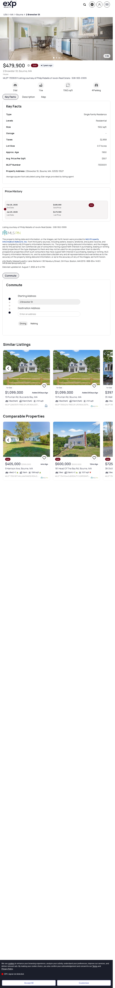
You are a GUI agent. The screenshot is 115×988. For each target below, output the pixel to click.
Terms (94, 966)
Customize (84, 983)
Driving (23, 323)
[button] (28, 65)
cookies (11, 963)
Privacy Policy (7, 969)
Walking (34, 323)
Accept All (28, 983)
